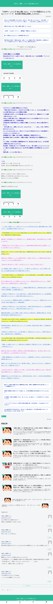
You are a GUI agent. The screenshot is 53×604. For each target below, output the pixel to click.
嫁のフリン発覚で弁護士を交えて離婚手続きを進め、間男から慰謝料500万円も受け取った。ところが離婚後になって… (26, 385)
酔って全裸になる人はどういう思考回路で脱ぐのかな (16, 35)
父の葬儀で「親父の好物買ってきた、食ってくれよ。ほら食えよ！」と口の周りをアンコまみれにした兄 (26, 397)
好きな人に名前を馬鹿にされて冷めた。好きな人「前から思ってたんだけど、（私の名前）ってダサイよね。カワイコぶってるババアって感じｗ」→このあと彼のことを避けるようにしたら (26, 21)
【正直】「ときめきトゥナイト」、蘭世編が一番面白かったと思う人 (20, 30)
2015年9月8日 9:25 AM (6, 573)
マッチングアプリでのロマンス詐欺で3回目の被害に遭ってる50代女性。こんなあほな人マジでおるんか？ (26, 404)
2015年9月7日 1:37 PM (6, 517)
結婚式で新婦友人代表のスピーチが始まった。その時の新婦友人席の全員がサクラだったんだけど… (26, 391)
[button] (49, 337)
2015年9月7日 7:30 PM (6, 543)
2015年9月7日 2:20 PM (6, 531)
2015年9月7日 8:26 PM (6, 555)
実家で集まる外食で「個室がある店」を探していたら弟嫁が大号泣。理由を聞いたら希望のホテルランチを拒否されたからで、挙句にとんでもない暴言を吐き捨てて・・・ (26, 41)
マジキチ (4, 416)
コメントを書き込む (26, 585)
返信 (50, 525)
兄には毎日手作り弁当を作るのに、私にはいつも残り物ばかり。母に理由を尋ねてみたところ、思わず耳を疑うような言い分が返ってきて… (26, 410)
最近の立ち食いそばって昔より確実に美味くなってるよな (17, 26)
